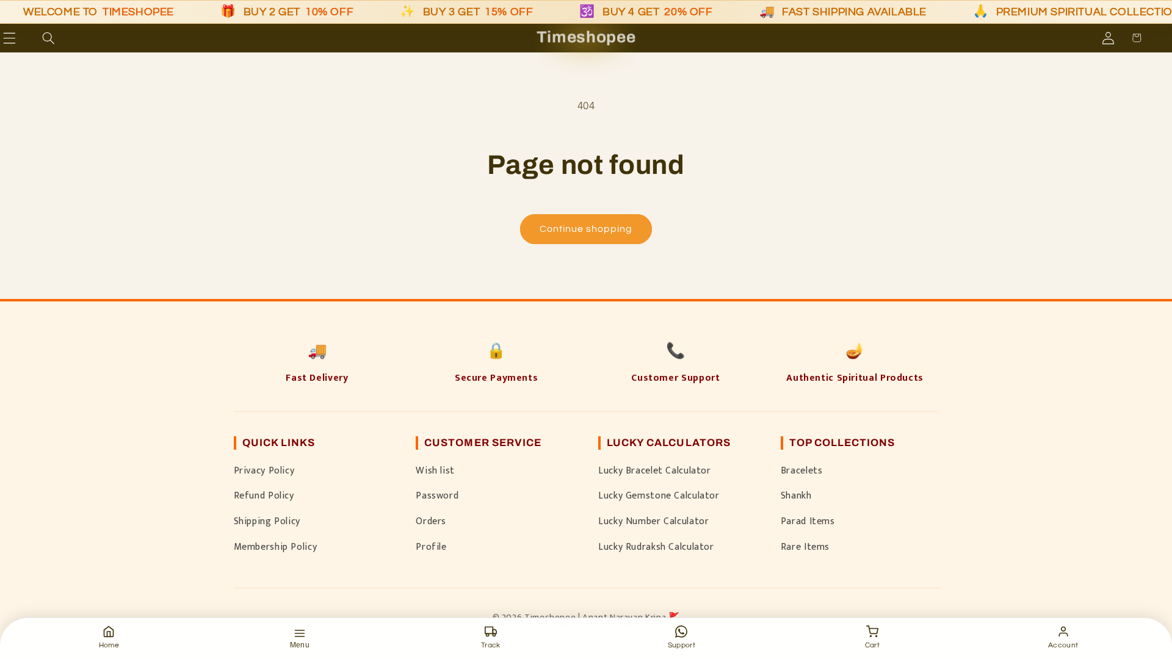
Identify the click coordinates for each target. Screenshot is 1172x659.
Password (437, 495)
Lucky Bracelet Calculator (654, 470)
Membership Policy (275, 547)
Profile (431, 547)
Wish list (435, 470)
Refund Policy (264, 495)
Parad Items (808, 521)
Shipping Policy (267, 521)
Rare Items (805, 547)
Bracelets (802, 470)
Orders (431, 521)
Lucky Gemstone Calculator (659, 495)
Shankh (796, 495)
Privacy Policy (264, 470)
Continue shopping (586, 229)
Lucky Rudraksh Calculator (656, 547)
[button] (27, 38)
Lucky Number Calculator (653, 521)
